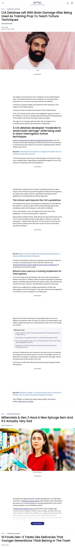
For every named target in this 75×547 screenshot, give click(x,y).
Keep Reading (37, 523)
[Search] (67, 3)
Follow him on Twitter (25, 401)
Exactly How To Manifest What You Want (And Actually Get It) (36, 338)
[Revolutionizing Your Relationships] (37, 2)
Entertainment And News (13, 9)
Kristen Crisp (5, 545)
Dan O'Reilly (4, 27)
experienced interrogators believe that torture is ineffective (35, 265)
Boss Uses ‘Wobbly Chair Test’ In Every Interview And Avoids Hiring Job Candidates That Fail (38, 341)
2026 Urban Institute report (24, 509)
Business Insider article (30, 501)
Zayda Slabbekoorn (7, 425)
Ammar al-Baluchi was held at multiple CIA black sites (33, 140)
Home (2, 9)
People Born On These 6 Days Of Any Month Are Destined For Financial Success (36, 346)
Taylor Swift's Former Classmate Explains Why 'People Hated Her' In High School (37, 333)
